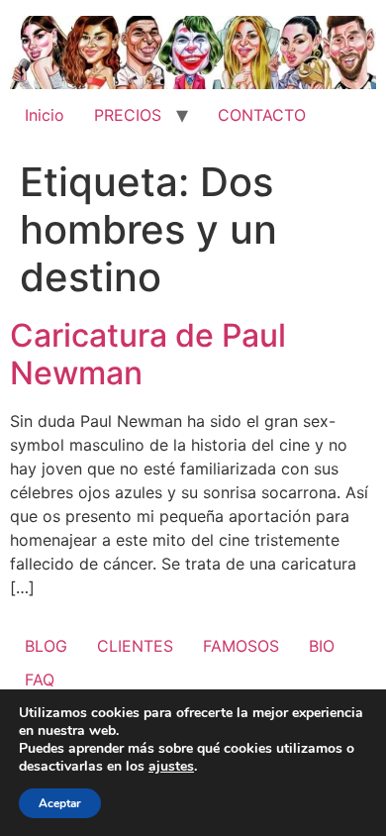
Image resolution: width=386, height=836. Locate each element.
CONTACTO (262, 115)
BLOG (46, 646)
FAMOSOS (241, 646)
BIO (322, 646)
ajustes (171, 767)
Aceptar (60, 803)
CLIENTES (135, 646)
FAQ (39, 679)
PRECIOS (127, 115)
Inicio (44, 115)
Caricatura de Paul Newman (148, 354)
